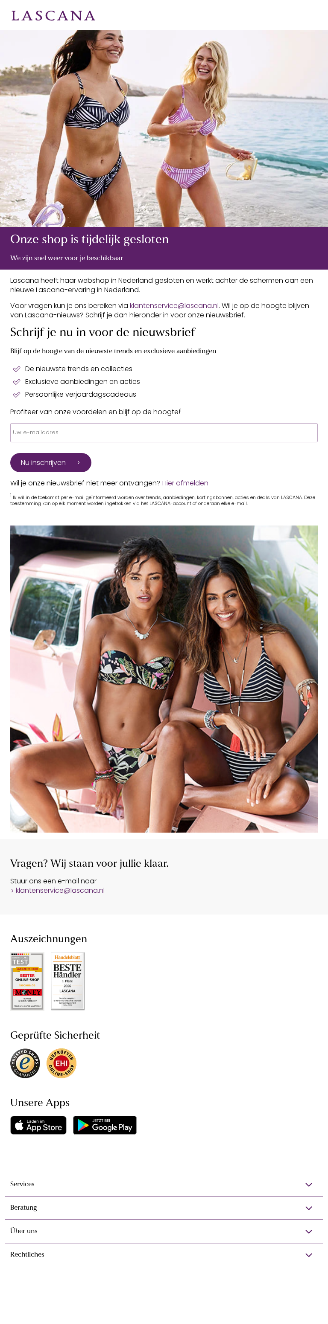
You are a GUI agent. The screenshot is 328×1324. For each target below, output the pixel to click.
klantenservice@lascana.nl (174, 306)
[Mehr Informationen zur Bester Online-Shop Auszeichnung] (27, 981)
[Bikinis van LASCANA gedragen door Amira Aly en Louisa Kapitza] (164, 128)
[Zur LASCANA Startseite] (53, 14)
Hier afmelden (185, 483)
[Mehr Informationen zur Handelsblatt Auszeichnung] (68, 981)
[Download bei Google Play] (105, 1125)
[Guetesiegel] (61, 1063)
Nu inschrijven (43, 462)
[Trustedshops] (25, 1063)
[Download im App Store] (38, 1125)
